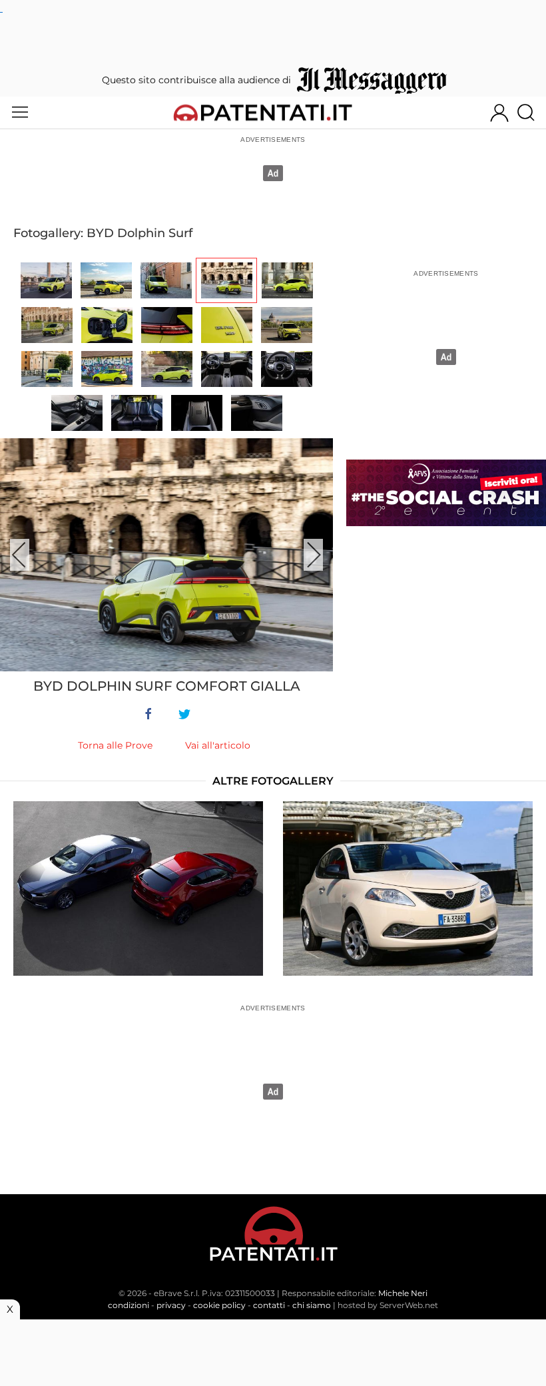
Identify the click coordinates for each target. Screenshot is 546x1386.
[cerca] (531, 112)
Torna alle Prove (115, 745)
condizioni (128, 1305)
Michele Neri (402, 1293)
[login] (499, 112)
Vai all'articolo (217, 745)
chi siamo (311, 1305)
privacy (171, 1305)
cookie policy (219, 1305)
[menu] (20, 112)
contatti (269, 1305)
